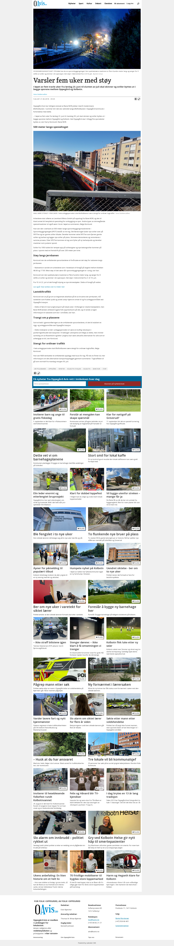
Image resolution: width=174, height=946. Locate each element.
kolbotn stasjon (74, 369)
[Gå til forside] (40, 3)
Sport (81, 3)
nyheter (62, 369)
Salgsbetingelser (122, 926)
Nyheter (72, 3)
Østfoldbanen (40, 369)
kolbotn (86, 369)
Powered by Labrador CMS (87, 943)
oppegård (52, 369)
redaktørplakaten (41, 930)
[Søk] (138, 3)
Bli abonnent (119, 3)
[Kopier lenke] (138, 98)
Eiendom (108, 3)
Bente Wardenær (122, 918)
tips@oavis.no (93, 920)
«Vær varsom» (51, 933)
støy (104, 369)
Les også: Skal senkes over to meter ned (48, 287)
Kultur (89, 3)
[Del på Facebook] (135, 98)
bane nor (96, 369)
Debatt (98, 3)
